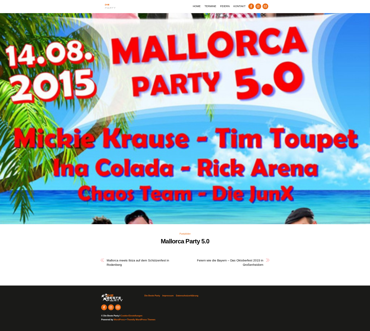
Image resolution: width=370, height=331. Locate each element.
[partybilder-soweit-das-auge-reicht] (258, 6)
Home (197, 6)
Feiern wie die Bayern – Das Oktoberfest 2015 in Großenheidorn (230, 262)
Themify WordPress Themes (141, 319)
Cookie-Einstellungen (131, 315)
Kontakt (239, 6)
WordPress (119, 319)
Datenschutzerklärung (187, 295)
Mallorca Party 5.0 (185, 241)
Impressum (168, 295)
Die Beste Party (152, 295)
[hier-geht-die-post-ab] (251, 6)
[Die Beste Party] (108, 6)
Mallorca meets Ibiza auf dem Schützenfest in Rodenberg (138, 262)
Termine (210, 6)
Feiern (225, 6)
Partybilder (185, 233)
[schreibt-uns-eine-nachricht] (265, 6)
